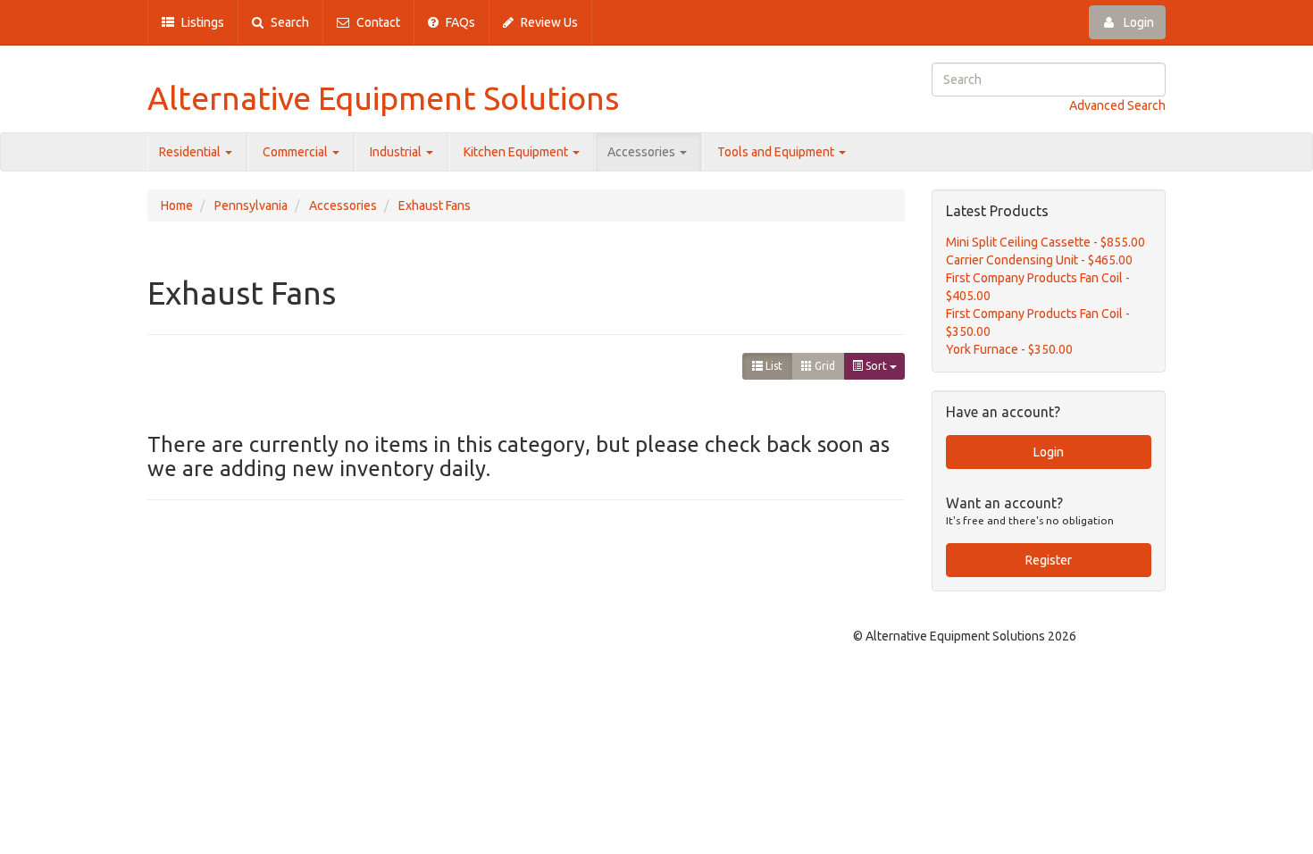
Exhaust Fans (434, 205)
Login (1137, 22)
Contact (377, 22)
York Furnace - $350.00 (1009, 349)
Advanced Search (1117, 105)
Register (1048, 560)
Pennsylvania (251, 205)
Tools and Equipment (777, 152)
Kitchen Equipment (517, 152)
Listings (201, 22)
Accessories (642, 152)
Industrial (397, 152)
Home (177, 205)
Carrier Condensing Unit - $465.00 (1039, 260)
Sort (876, 366)
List (772, 366)
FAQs (459, 22)
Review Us (548, 22)
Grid (823, 366)
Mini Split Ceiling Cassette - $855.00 (1045, 242)
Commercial (296, 152)
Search (288, 22)
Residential (191, 152)
